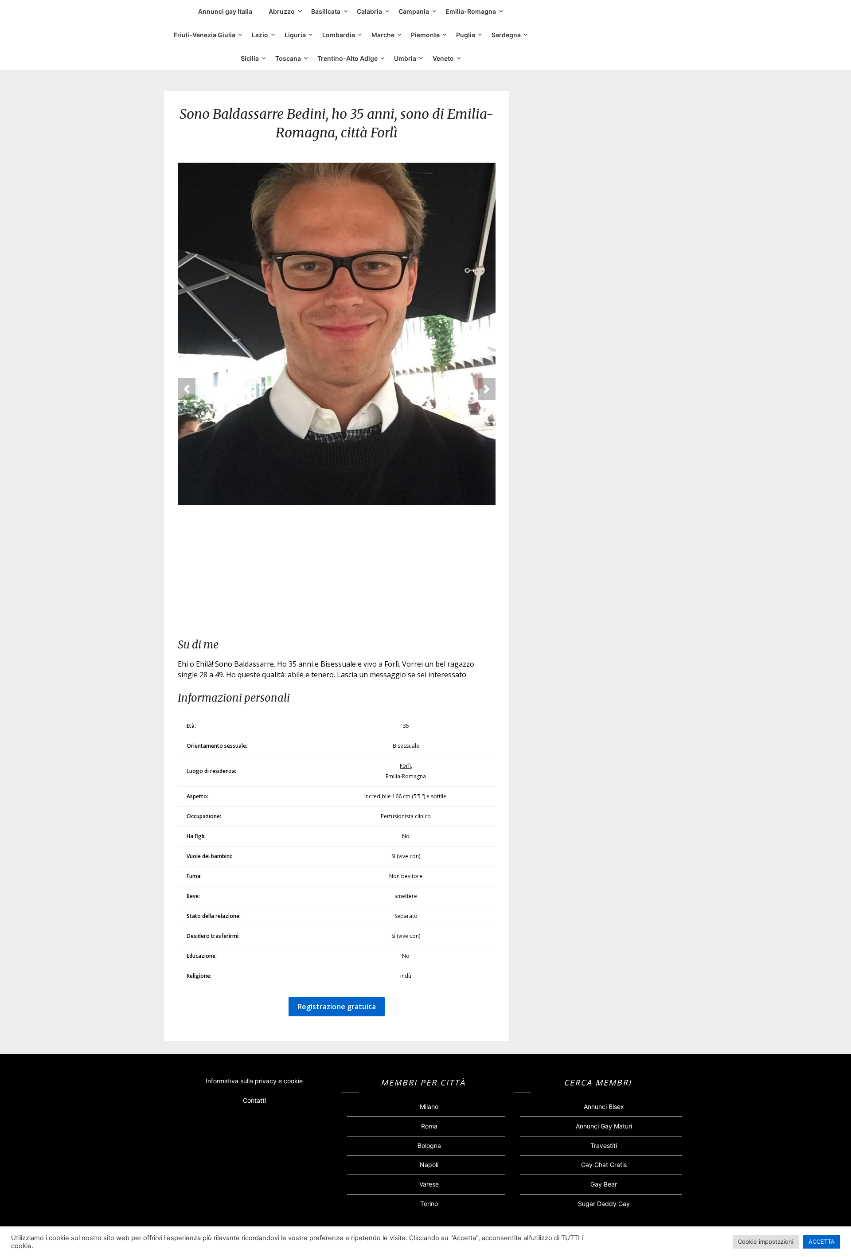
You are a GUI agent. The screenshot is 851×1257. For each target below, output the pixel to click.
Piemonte (425, 35)
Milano (429, 1106)
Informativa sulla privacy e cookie (254, 1081)
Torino (429, 1203)
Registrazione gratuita (336, 1006)
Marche (382, 35)
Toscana (288, 58)
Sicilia (250, 58)
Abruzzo (282, 11)
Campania (413, 11)
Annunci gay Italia (225, 11)
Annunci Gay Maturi (604, 1126)
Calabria (369, 11)
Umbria (405, 58)
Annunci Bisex (604, 1106)
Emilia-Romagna (470, 11)
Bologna (429, 1145)
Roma (429, 1126)
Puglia (465, 35)
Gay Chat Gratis (604, 1164)
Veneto (443, 58)
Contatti (254, 1100)
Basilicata (325, 11)
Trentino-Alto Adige (347, 58)
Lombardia (338, 35)
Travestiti (603, 1145)
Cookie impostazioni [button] (765, 1241)
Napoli (429, 1164)
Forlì (405, 765)
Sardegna (506, 35)
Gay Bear (603, 1184)
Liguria (295, 35)
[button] (186, 389)
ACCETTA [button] (821, 1241)
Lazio (260, 35)
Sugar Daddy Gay (604, 1203)
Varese (429, 1184)
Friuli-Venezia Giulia (204, 35)
